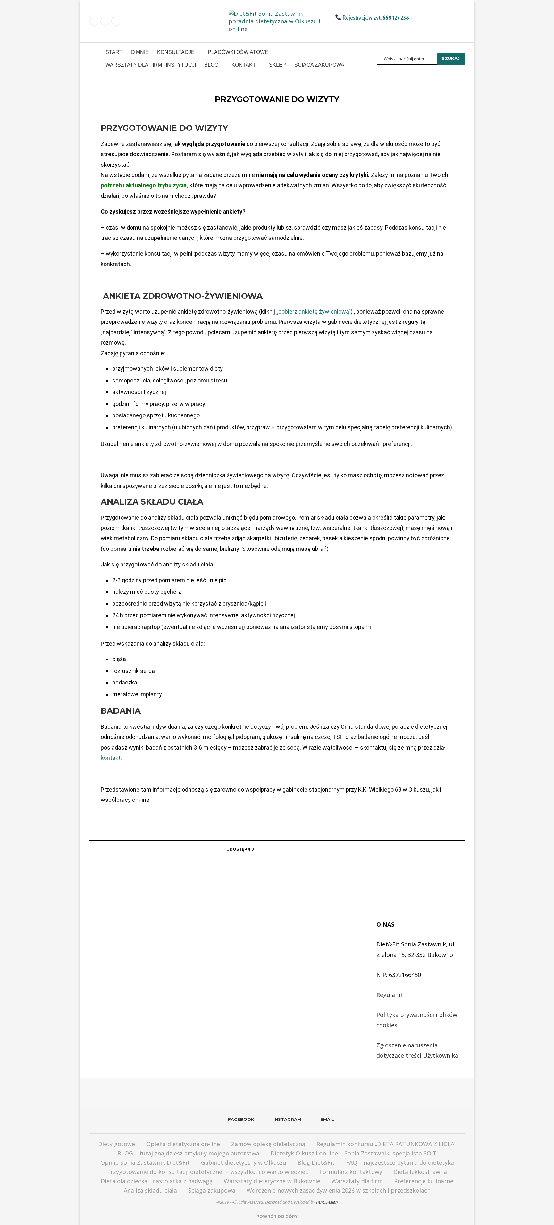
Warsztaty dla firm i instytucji (150, 65)
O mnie (140, 52)
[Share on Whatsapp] (293, 849)
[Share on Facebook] (256, 849)
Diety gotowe (116, 1144)
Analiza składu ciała (150, 1190)
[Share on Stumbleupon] (287, 849)
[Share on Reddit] (281, 849)
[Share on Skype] (317, 849)
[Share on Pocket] (311, 849)
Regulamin (391, 995)
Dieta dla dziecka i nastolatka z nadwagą (157, 1181)
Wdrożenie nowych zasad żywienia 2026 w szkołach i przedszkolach (339, 1190)
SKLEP (277, 65)
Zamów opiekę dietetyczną (268, 1144)
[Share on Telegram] (299, 849)
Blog (211, 65)
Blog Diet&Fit (316, 1162)
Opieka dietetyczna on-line (183, 1144)
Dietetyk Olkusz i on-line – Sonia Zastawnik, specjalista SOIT (354, 1153)
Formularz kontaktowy (350, 1172)
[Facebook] (93, 21)
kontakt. (111, 757)
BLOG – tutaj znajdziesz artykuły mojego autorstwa (188, 1153)
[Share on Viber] (323, 849)
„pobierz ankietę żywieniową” (313, 311)
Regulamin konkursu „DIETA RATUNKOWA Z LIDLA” (386, 1144)
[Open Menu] (92, 59)
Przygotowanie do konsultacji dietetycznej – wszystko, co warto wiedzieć (207, 1172)
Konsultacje (176, 52)
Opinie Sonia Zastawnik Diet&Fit (145, 1162)
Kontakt (243, 65)
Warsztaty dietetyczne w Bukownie (272, 1181)
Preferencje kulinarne (423, 1181)
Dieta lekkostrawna (420, 1172)
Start (113, 52)
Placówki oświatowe (238, 52)
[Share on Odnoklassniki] (275, 849)
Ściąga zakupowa (319, 65)
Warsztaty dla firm (357, 1181)
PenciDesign (327, 1202)
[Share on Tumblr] (262, 849)
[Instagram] (104, 21)
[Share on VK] (269, 849)
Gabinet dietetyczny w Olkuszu (243, 1162)
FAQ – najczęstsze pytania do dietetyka (400, 1162)
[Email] (115, 21)
